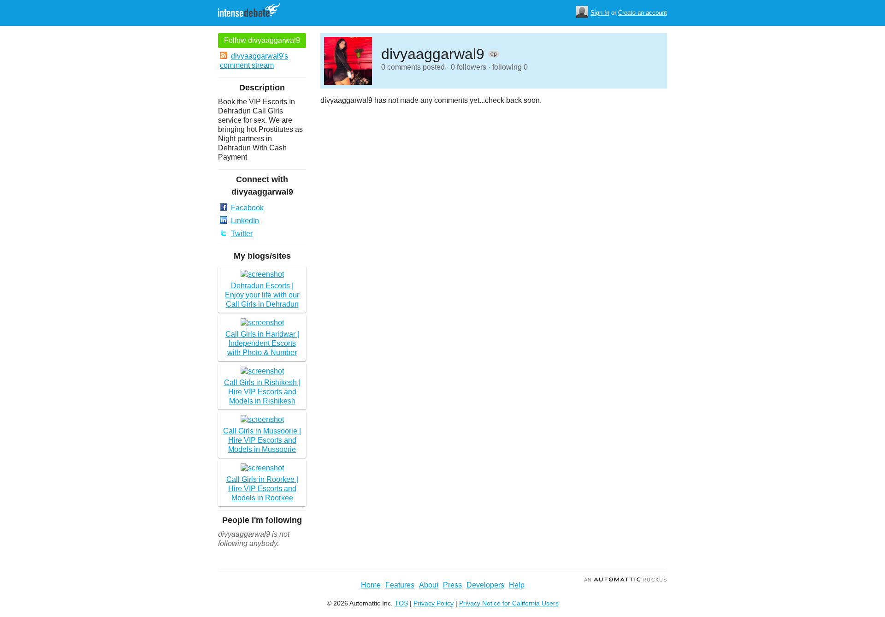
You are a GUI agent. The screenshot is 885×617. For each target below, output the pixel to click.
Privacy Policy (433, 603)
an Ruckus (625, 579)
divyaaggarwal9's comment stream (254, 60)
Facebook (247, 208)
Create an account (642, 12)
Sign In (599, 12)
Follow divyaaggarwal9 (262, 40)
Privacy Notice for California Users (509, 603)
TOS (401, 603)
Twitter (242, 233)
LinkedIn (245, 221)
